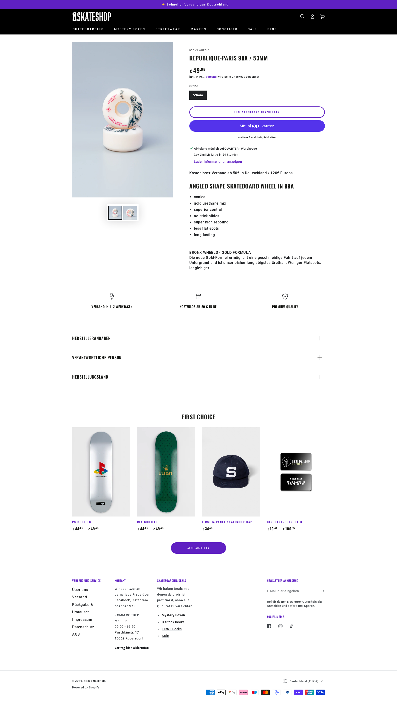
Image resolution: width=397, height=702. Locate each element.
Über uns (80, 590)
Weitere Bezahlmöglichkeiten (257, 137)
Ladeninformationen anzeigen (218, 161)
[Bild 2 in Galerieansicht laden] (130, 213)
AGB (76, 634)
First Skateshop (94, 680)
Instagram (140, 600)
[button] (302, 16)
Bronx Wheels (199, 50)
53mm (198, 95)
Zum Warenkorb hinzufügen (257, 112)
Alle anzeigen (198, 548)
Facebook (122, 600)
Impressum (82, 619)
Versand (211, 76)
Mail (132, 606)
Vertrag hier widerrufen (132, 647)
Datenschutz (83, 627)
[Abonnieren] (323, 591)
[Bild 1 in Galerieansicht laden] (115, 213)
